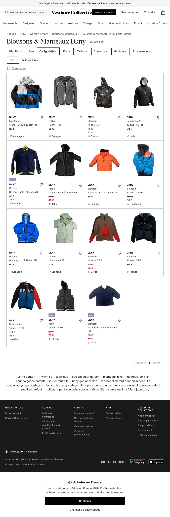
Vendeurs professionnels (82, 432)
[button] (163, 12)
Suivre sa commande (48, 415)
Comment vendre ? (84, 413)
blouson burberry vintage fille (64, 385)
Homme (58, 23)
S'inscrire (149, 12)
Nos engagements (148, 420)
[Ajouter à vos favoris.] (41, 117)
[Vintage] (94, 23)
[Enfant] (144, 23)
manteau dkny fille (120, 389)
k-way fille (45, 377)
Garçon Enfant (39, 34)
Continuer (85, 501)
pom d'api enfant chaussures (106, 385)
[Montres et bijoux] (131, 23)
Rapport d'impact (147, 425)
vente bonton (26, 377)
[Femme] (51, 23)
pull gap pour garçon (85, 377)
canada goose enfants (30, 381)
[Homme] (65, 23)
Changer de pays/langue (85, 510)
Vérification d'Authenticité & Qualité (51, 425)
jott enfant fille (58, 381)
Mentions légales (30, 459)
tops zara (62, 377)
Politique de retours (53, 433)
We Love (73, 23)
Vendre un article (104, 12)
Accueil (11, 34)
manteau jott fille (137, 377)
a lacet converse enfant (144, 385)
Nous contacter (114, 418)
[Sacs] (106, 23)
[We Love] (80, 23)
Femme (44, 23)
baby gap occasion (84, 381)
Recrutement (145, 430)
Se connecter (129, 12)
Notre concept (13, 413)
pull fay (50, 389)
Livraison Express (157, 23)
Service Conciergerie (16, 418)
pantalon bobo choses (74, 389)
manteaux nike (113, 377)
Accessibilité (11, 459)
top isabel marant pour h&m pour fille (125, 381)
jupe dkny (142, 389)
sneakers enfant (31, 389)
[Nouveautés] (20, 23)
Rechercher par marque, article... (28, 12)
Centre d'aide (113, 413)
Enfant (138, 23)
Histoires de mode (148, 435)
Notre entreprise (147, 416)
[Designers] (37, 23)
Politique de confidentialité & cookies (24, 464)
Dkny (23, 34)
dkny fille (98, 389)
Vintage (87, 23)
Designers (28, 23)
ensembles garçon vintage (23, 385)
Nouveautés (10, 23)
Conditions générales (52, 459)
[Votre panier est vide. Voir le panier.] (163, 12)
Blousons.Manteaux (64, 34)
